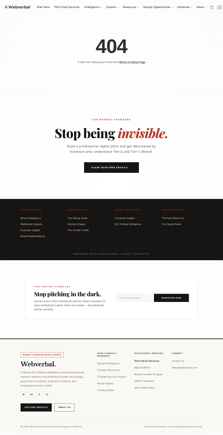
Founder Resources (108, 370)
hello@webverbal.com (185, 367)
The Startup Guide (78, 218)
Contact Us (178, 361)
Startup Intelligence (108, 363)
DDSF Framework (144, 381)
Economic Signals (30, 230)
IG (47, 394)
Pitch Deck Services (147, 361)
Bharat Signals (105, 383)
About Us (64, 407)
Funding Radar (105, 390)
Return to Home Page (132, 62)
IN (24, 394)
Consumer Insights (125, 218)
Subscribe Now (171, 298)
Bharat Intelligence (31, 218)
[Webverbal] (17, 7)
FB (31, 394)
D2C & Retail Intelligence (128, 224)
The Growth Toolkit (78, 230)
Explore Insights (36, 407)
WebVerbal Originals (31, 224)
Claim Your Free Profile (111, 167)
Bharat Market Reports (33, 236)
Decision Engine (76, 224)
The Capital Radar (171, 224)
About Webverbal (145, 387)
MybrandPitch (142, 367)
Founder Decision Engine (111, 376)
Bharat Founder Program (149, 374)
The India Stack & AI (173, 218)
